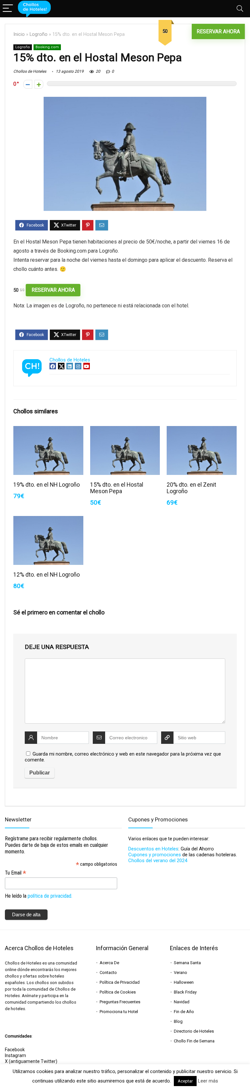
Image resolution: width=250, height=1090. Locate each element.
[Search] (240, 8)
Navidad (181, 1001)
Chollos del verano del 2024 (157, 860)
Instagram (15, 1055)
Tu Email (15, 872)
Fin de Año (184, 1011)
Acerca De (109, 962)
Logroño (39, 34)
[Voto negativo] (27, 84)
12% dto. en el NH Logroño (46, 574)
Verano (180, 972)
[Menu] (8, 8)
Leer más (208, 1081)
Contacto (108, 972)
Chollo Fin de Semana (194, 1040)
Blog (178, 1021)
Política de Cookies (118, 992)
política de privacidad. (50, 896)
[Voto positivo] (39, 84)
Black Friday (185, 992)
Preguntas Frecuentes (120, 1001)
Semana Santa (187, 962)
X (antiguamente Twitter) (31, 1061)
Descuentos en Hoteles (153, 849)
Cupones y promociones (154, 855)
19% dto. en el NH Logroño (46, 484)
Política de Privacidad (120, 982)
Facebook (15, 1049)
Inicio (19, 34)
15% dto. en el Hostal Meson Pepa (116, 487)
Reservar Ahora (218, 31)
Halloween (184, 982)
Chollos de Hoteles (29, 71)
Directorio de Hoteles (194, 1031)
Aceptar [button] (185, 1081)
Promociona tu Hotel (119, 1011)
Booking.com (47, 47)
